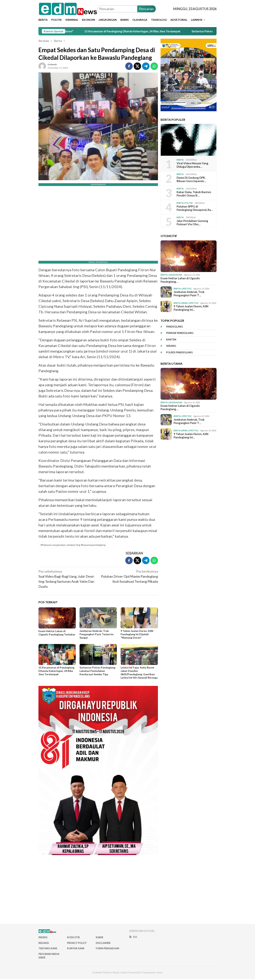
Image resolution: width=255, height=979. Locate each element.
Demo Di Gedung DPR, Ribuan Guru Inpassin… (191, 179)
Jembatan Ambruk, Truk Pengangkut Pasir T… (189, 293)
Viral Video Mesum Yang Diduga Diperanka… (192, 165)
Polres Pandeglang (179, 352)
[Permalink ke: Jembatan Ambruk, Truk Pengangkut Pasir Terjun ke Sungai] (98, 617)
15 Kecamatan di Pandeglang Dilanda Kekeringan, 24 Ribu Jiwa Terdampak (101, 31)
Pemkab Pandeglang (179, 332)
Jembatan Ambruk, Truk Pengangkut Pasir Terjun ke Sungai (96, 634)
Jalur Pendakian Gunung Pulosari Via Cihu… (192, 222)
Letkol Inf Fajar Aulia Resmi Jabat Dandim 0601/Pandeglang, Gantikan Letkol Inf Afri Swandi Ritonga (139, 672)
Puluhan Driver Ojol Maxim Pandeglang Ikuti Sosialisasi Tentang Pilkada (129, 576)
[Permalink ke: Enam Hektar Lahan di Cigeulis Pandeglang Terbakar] (57, 617)
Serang (171, 345)
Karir (99, 937)
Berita (180, 160)
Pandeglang (174, 326)
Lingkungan (175, 275)
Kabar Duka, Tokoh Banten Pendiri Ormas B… (194, 193)
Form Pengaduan (107, 948)
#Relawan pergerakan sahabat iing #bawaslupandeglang (73, 544)
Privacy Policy (77, 942)
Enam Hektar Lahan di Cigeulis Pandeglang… (180, 279)
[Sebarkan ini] (129, 66)
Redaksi (43, 942)
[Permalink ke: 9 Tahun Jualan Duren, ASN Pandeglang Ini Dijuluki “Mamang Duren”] (139, 617)
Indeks (42, 937)
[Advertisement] (127, 891)
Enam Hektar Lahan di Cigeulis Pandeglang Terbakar (56, 632)
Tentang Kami (47, 948)
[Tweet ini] (137, 66)
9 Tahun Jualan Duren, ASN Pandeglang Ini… (191, 308)
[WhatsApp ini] (154, 66)
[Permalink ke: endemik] (42, 66)
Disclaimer (103, 942)
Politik (188, 203)
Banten (171, 339)
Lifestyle (186, 288)
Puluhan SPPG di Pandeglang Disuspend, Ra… (195, 208)
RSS (135, 936)
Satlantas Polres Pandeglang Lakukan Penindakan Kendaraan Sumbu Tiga (207, 31)
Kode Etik (73, 937)
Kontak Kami (75, 948)
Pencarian (146, 9)
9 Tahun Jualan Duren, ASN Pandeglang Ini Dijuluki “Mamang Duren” (137, 634)
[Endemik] (67, 8)
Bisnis (184, 303)
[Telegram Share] (146, 66)
